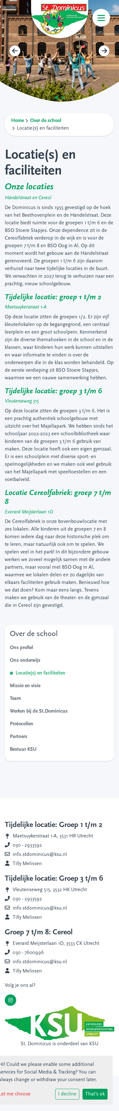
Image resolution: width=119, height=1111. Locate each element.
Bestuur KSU (23, 749)
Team (15, 698)
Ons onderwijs (25, 660)
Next (104, 50)
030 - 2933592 (27, 845)
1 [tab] (58, 99)
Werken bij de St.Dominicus (39, 711)
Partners (18, 736)
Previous (15, 50)
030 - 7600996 (28, 952)
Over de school (45, 120)
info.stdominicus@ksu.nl (40, 854)
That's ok (95, 1094)
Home (17, 120)
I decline (67, 1094)
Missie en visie (25, 685)
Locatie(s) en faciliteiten (40, 673)
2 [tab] (64, 99)
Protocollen (21, 724)
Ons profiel (21, 647)
